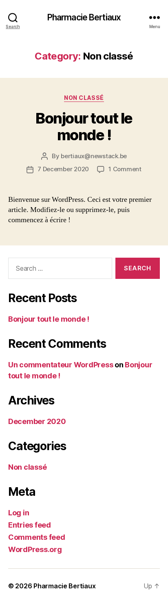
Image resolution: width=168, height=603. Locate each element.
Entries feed (29, 525)
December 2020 (37, 421)
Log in (18, 512)
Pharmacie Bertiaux (84, 17)
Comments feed (36, 537)
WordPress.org (35, 549)
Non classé (84, 97)
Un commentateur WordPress (60, 364)
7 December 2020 (63, 169)
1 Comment (124, 169)
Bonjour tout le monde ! (84, 126)
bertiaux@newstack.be (94, 156)
